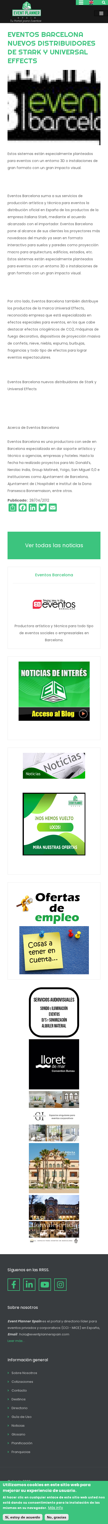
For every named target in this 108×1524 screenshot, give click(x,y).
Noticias (18, 1425)
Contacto (19, 1390)
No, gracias (56, 1517)
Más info (55, 1507)
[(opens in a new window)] (54, 1036)
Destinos (19, 1399)
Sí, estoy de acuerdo (22, 1517)
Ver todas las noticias (54, 545)
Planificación (22, 1443)
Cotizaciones (22, 1381)
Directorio (20, 1408)
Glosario (18, 1434)
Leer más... (16, 1340)
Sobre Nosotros (24, 1373)
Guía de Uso (22, 1416)
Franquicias (21, 1452)
